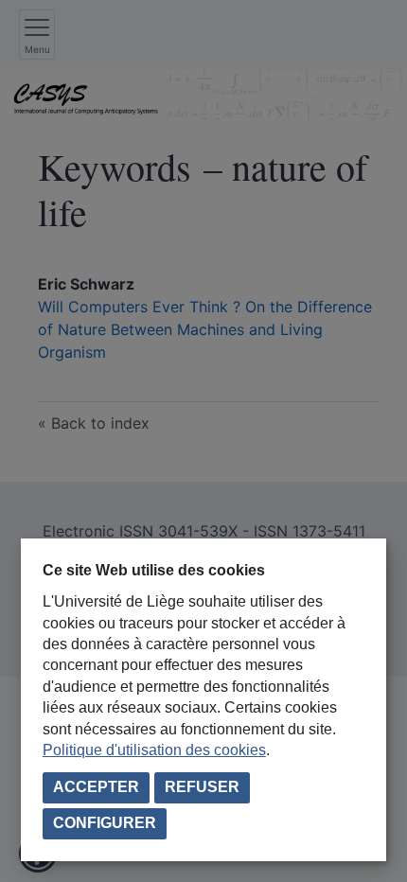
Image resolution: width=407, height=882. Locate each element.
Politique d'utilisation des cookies (154, 750)
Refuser (202, 787)
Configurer (104, 823)
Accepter (96, 787)
